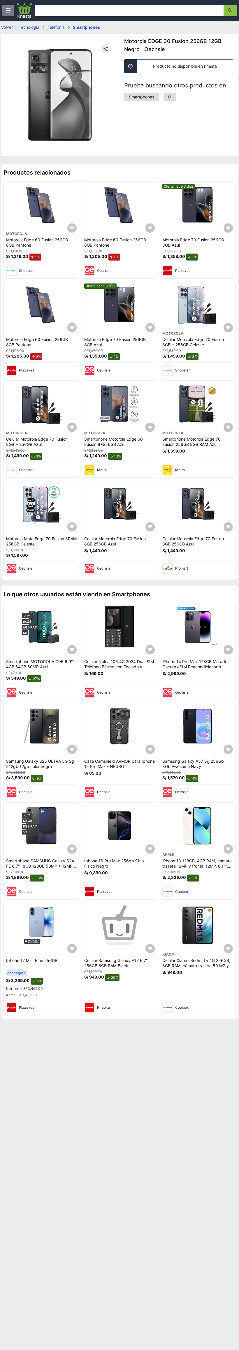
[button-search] (230, 10)
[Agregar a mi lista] (72, 228)
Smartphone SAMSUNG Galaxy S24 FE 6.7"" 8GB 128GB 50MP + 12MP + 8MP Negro (41, 865)
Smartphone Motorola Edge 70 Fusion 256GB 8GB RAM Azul (191, 442)
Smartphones (86, 27)
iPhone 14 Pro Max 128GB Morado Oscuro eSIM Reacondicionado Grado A (194, 666)
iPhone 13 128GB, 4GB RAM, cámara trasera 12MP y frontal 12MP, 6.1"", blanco (197, 865)
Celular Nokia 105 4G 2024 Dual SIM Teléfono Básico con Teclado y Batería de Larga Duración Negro (119, 666)
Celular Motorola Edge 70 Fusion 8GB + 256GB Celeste (193, 342)
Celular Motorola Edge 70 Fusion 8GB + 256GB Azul (37, 442)
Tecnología (29, 27)
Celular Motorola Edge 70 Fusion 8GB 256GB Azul (115, 541)
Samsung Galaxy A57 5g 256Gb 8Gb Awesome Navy (193, 764)
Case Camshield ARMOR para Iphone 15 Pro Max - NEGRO (119, 764)
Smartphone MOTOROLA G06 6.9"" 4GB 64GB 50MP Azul (40, 664)
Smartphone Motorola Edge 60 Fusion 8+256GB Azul (113, 442)
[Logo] (24, 10)
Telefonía (56, 27)
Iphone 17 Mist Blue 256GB (31, 960)
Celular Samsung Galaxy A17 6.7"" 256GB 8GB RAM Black (117, 963)
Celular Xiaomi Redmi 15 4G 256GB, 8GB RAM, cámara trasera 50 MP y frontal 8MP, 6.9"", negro (196, 965)
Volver (7, 27)
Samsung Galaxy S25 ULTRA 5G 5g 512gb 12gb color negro (40, 764)
